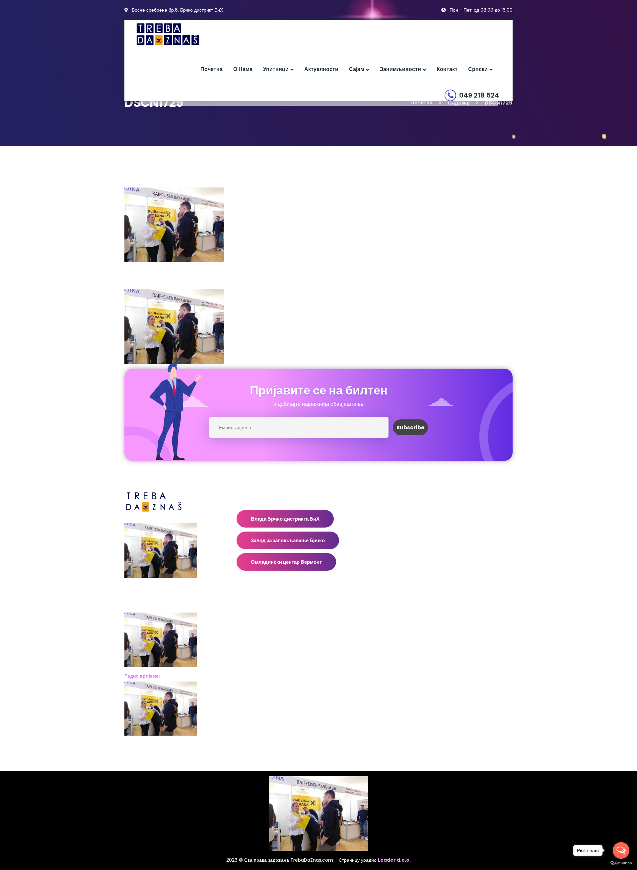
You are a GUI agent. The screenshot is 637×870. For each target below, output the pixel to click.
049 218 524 (479, 95)
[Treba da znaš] (174, 34)
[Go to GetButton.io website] (621, 863)
